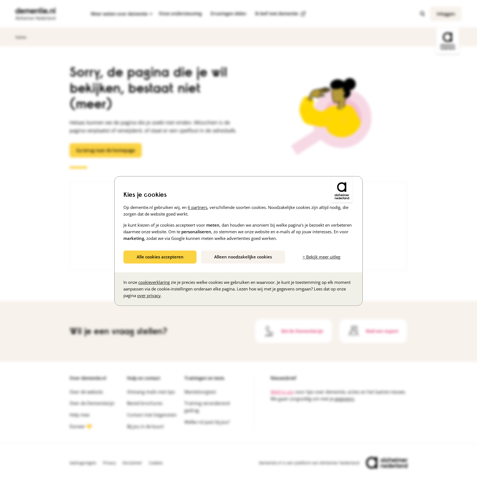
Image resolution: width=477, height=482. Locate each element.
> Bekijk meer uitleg (321, 257)
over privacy (149, 295)
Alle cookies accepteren (160, 257)
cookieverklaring (154, 282)
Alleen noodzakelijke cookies (243, 257)
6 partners (197, 207)
